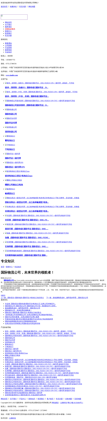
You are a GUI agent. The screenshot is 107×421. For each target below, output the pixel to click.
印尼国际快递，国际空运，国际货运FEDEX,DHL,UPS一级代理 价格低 (31, 377)
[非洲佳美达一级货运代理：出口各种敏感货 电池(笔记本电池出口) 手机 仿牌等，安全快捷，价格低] (42, 207)
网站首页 (8, 22)
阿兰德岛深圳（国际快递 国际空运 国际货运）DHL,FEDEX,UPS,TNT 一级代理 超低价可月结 (39, 375)
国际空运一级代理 (13, 158)
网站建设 (55, 403)
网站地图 (31, 6)
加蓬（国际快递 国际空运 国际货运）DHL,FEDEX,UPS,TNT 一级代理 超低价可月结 (36, 368)
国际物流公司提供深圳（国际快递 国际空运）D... (26, 105)
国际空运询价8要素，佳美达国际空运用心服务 (22, 317)
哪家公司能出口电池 (14, 185)
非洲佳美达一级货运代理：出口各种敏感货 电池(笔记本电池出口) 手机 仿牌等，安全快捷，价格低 (41, 362)
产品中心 (22, 399)
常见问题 (22, 6)
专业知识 (8, 52)
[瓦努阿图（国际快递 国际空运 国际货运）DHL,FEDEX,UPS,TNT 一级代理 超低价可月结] (38, 242)
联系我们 (8, 33)
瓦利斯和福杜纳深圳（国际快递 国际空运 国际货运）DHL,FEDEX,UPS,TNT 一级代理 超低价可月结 (42, 373)
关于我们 (8, 24)
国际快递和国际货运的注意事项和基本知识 (21, 321)
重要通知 (8, 43)
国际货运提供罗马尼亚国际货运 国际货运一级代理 (23, 393)
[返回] (3, 295)
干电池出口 (10, 149)
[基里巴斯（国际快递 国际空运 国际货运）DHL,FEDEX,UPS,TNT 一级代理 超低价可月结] (38, 224)
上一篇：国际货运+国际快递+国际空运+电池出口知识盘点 (22, 298)
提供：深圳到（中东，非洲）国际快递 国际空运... (27, 96)
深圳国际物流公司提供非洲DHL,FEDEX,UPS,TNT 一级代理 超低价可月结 (32, 386)
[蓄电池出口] (10, 136)
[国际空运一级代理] (12, 154)
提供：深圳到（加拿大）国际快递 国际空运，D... (26, 87)
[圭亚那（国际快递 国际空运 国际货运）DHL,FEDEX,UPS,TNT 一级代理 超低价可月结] (37, 215)
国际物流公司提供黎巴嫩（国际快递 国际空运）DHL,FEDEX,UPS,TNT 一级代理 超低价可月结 (40, 388)
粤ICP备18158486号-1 (75, 403)
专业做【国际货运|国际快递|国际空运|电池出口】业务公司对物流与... (30, 304)
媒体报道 (8, 50)
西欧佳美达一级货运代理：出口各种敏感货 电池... (27, 202)
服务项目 (8, 27)
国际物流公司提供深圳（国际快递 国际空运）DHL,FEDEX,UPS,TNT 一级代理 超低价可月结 (39, 335)
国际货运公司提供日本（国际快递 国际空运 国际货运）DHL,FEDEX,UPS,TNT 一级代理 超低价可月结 (42, 379)
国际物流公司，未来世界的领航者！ (18, 310)
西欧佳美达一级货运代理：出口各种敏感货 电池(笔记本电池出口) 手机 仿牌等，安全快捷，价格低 (41, 360)
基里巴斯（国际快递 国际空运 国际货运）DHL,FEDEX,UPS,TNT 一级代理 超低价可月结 (37, 366)
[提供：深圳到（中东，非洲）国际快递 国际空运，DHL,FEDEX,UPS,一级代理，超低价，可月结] (41, 92)
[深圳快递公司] (11, 127)
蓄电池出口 (10, 140)
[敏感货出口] (10, 189)
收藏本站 (13, 6)
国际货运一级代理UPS (15, 167)
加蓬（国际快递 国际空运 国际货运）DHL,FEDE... (27, 237)
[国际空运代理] (11, 118)
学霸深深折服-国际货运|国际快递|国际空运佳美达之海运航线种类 (29, 319)
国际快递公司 (11, 114)
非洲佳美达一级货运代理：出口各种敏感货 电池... (27, 211)
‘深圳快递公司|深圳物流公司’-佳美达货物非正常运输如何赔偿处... (29, 315)
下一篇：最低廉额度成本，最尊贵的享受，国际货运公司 (67, 298)
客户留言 (50, 399)
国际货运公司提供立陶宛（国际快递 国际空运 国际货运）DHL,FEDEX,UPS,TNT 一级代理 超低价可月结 (43, 384)
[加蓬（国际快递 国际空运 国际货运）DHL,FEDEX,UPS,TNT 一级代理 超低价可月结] (37, 233)
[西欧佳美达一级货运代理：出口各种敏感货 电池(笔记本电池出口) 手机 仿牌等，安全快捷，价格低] (42, 198)
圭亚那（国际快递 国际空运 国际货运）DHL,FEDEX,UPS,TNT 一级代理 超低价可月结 (37, 364)
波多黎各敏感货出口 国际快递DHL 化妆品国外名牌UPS (25, 395)
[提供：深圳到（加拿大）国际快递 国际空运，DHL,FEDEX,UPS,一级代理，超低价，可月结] (39, 83)
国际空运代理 (11, 123)
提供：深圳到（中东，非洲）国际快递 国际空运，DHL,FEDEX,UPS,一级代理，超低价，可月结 (40, 333)
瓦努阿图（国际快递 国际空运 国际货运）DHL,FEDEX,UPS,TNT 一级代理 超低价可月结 (37, 371)
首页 (2, 267)
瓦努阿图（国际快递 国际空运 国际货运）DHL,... (26, 246)
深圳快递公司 (11, 132)
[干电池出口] (10, 145)
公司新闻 (8, 45)
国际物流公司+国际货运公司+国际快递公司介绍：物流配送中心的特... (31, 306)
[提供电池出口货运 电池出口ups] (17, 171)
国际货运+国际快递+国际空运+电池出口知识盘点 (23, 312)
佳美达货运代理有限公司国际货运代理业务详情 (22, 323)
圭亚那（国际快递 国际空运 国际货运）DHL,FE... (27, 220)
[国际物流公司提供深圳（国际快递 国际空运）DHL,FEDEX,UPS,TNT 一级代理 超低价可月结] (40, 101)
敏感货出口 (10, 193)
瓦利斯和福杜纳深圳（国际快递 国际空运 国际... (26, 255)
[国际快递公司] (11, 109)
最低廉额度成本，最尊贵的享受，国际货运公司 (22, 308)
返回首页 (4, 6)
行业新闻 (8, 48)
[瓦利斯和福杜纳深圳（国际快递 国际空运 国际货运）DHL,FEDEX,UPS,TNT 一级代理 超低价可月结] (42, 251)
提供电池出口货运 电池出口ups (18, 176)
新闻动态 (31, 399)
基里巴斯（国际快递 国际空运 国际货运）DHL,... (26, 229)
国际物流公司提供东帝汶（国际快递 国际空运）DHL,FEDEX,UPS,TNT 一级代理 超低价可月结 (40, 390)
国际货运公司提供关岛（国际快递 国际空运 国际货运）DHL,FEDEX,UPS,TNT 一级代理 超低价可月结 (42, 382)
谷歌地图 (68, 399)
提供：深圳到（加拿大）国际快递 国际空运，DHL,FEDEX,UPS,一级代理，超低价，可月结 (38, 331)
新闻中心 (8, 31)
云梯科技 (63, 403)
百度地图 (77, 399)
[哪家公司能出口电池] (13, 180)
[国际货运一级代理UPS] (14, 162)
